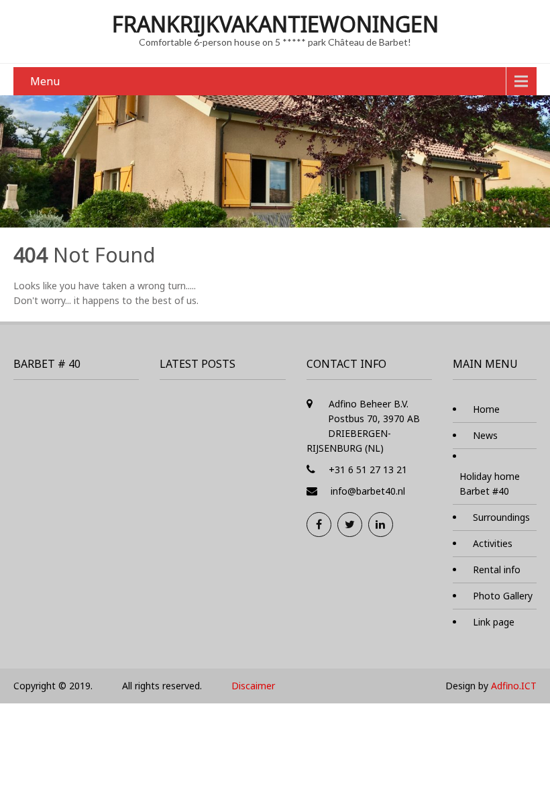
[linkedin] (380, 524)
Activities (492, 543)
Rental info (496, 569)
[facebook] (319, 524)
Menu (45, 81)
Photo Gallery (503, 595)
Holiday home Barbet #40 (489, 483)
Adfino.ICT (514, 685)
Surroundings (501, 517)
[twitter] (349, 524)
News (485, 435)
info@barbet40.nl (368, 491)
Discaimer (253, 685)
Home (486, 409)
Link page (493, 621)
